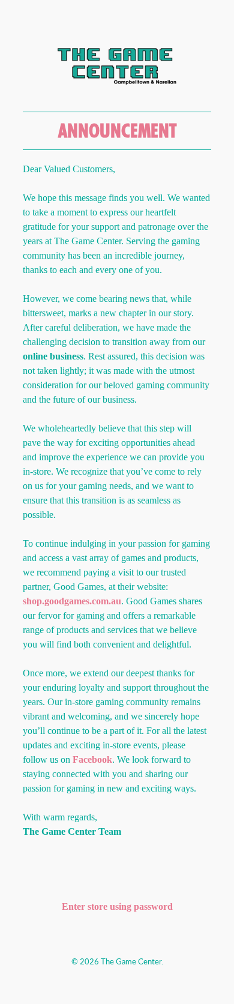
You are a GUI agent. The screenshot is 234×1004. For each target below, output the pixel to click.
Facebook (92, 759)
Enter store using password (117, 906)
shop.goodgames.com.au (72, 601)
